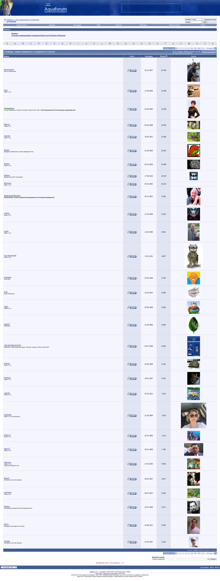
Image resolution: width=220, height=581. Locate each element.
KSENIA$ (7, 415)
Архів (212, 567)
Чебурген (7, 462)
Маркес (7, 506)
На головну (205, 567)
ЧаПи (98, 25)
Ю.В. (6, 292)
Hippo (6, 307)
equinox (7, 363)
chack (6, 231)
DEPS (6, 524)
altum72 (7, 449)
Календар (143, 25)
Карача (7, 175)
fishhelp (7, 541)
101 (192, 48)
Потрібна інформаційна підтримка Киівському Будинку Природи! (38, 35)
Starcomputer (9, 70)
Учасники (118, 25)
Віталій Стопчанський (111, 573)
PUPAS (7, 213)
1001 (199, 48)
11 (186, 48)
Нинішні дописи (174, 25)
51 (189, 48)
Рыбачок (7, 378)
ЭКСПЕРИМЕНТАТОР (12, 345)
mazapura (7, 277)
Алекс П (7, 435)
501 (195, 48)
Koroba (6, 164)
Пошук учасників (208, 52)
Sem (6, 90)
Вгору (217, 567)
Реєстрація (77, 25)
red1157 (7, 324)
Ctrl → (204, 48)
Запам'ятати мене (210, 19)
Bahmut (7, 124)
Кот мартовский (10, 255)
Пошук (203, 25)
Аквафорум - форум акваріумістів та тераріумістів (22, 20)
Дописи (162, 56)
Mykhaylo (7, 183)
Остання (210, 48)
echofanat (7, 492)
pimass (6, 150)
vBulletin (92, 572)
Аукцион (52, 25)
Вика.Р (6, 478)
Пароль (187, 22)
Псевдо (187, 19)
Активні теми (21, 25)
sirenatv (7, 393)
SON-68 (7, 136)
